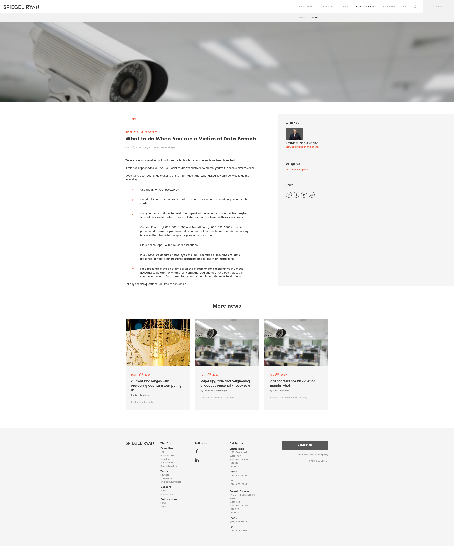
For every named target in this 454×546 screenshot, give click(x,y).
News (302, 17)
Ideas (315, 17)
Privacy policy (321, 454)
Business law (167, 455)
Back (133, 119)
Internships (166, 494)
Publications (366, 6)
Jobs (163, 490)
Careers (389, 6)
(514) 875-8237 (238, 484)
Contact (438, 6)
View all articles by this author (302, 147)
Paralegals (171, 480)
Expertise (326, 6)
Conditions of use (305, 454)
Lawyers (164, 475)
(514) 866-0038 (239, 530)
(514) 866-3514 (238, 521)
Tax (162, 452)
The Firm (305, 6)
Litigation (165, 459)
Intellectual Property (297, 169)
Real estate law (168, 466)
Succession (166, 462)
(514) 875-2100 (238, 475)
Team (345, 6)
